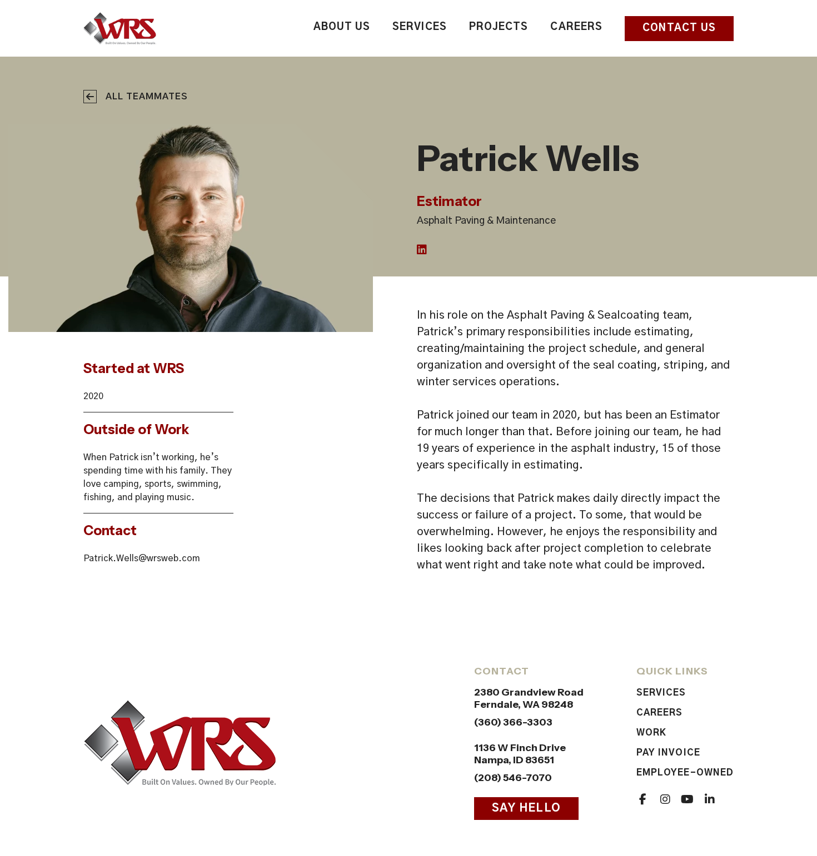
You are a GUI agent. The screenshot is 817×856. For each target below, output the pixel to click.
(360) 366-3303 (513, 722)
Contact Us (679, 28)
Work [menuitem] (651, 732)
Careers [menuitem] (576, 27)
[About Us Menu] (368, 29)
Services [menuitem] (419, 27)
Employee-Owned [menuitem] (685, 772)
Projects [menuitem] (499, 27)
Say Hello (526, 808)
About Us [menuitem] (342, 27)
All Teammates (146, 96)
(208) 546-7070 (513, 778)
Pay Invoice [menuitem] (668, 752)
